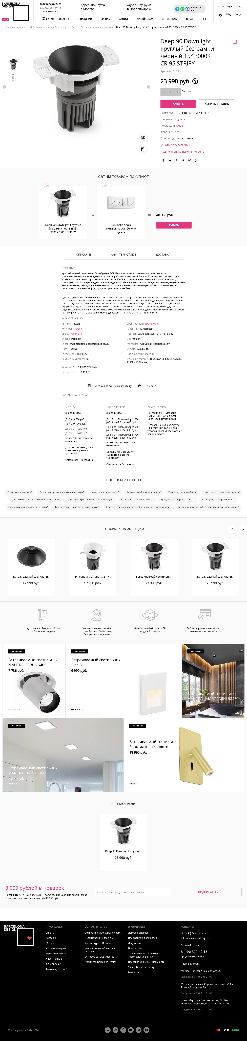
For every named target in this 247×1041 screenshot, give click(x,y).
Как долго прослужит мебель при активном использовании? (208, 507)
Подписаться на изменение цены (182, 151)
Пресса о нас (135, 948)
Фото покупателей (56, 969)
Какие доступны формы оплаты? (218, 499)
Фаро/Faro (76, 333)
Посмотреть (152, 323)
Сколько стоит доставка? (19, 492)
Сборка (50, 943)
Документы (134, 943)
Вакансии (133, 972)
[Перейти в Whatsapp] (115, 1030)
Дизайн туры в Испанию (98, 943)
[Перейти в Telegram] (138, 1030)
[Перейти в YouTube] (131, 1030)
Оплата (50, 932)
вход (237, 6)
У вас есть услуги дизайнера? (182, 492)
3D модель (151, 386)
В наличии (85, 18)
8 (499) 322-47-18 (50, 8)
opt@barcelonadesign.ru (194, 956)
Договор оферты (138, 932)
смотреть (13, 709)
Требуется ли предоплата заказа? (177, 499)
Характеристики (123, 254)
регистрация (225, 6)
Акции (123, 18)
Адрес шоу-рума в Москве (92, 7)
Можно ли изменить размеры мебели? (28, 507)
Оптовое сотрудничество (99, 956)
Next (148, 87)
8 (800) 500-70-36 (50, 4)
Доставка (163, 254)
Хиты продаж (53, 963)
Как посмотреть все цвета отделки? (222, 492)
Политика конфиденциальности (146, 961)
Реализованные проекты (99, 937)
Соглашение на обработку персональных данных (143, 955)
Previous (4, 87)
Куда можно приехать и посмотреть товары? (61, 492)
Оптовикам (169, 18)
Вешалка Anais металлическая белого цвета (121, 228)
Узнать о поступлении (175, 145)
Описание (83, 254)
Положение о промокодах (143, 937)
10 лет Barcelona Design (141, 967)
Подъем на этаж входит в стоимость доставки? (36, 499)
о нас (189, 18)
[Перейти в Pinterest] (123, 1030)
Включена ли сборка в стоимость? (144, 492)
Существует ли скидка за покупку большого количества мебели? (138, 507)
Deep (179, 125)
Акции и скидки (54, 958)
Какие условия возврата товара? (137, 499)
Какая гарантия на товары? (105, 492)
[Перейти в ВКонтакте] (107, 1030)
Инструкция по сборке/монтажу (113, 386)
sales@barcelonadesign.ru (195, 938)
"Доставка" (71, 453)
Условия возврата (56, 948)
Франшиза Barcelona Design (100, 961)
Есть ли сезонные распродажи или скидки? (76, 507)
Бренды (105, 18)
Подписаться (208, 892)
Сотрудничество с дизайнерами (103, 932)
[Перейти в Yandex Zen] (146, 1030)
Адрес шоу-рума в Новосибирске (139, 7)
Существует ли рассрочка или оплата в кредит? (90, 499)
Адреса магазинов (56, 953)
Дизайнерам (145, 18)
